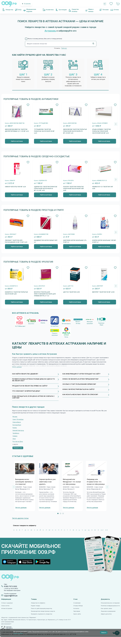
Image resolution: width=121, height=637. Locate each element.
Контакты (76, 608)
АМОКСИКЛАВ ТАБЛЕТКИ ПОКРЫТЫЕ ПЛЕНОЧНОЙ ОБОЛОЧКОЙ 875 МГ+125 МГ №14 (75, 131)
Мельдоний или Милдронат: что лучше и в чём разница (72, 481)
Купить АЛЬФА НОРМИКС (100, 123)
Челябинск (16, 433)
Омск (14, 438)
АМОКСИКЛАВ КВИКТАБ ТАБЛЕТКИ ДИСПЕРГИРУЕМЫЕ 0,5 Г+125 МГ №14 (17, 130)
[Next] (116, 124)
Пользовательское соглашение (110, 603)
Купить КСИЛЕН (97, 234)
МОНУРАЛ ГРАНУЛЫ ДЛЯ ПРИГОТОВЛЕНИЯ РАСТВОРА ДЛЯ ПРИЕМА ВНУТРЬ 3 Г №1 (45, 294)
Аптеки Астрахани (6, 608)
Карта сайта (77, 614)
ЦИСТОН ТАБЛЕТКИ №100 (71, 292)
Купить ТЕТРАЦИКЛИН (41, 123)
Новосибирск (17, 422)
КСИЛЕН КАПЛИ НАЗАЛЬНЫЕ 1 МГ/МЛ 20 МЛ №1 (104, 241)
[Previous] (14, 487)
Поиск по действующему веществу (41, 608)
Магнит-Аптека (78, 322)
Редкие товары (35, 605)
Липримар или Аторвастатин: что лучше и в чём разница (96, 481)
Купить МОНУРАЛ (39, 286)
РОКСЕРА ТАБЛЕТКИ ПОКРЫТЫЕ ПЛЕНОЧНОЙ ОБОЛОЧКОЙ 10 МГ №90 (73, 188)
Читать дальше (20, 507)
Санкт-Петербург (18, 419)
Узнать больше (18, 633)
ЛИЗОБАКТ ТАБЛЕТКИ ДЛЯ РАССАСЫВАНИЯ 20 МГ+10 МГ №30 (16, 241)
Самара (15, 436)
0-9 (106, 530)
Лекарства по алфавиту (38, 603)
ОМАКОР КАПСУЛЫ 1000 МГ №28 (15, 186)
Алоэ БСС (31, 323)
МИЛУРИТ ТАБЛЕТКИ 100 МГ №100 (103, 292)
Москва (15, 416)
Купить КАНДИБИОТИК (41, 234)
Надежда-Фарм (101, 324)
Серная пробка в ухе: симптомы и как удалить (47, 481)
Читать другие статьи (20, 518)
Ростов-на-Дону (18, 441)
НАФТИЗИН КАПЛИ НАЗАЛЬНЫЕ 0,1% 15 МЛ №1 (74, 241)
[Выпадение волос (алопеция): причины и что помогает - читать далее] (24, 468)
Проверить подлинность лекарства (41, 614)
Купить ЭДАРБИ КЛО (40, 180)
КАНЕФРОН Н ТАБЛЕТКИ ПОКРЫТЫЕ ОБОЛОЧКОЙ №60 (16, 293)
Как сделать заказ (106, 608)
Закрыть (103, 632)
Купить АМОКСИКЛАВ (70, 123)
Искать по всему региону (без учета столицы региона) (45, 38)
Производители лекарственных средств (43, 611)
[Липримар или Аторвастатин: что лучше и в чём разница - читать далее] (96, 468)
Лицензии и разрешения (108, 611)
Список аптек (5, 605)
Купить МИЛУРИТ (97, 286)
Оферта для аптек (106, 614)
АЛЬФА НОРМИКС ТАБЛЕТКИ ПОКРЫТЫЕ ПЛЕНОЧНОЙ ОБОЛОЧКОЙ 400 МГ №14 (101, 131)
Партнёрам (76, 611)
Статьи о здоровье (7, 603)
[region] (60, 74)
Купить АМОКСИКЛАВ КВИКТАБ (14, 123)
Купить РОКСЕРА (68, 180)
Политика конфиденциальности (110, 605)
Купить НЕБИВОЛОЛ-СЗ (99, 180)
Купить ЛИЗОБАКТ (10, 234)
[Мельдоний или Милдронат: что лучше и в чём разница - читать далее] (72, 468)
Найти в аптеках (17, 141)
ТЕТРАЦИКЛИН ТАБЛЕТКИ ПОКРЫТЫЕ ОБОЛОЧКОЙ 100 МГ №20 (44, 131)
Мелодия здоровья (90, 322)
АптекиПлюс (54, 326)
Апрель (43, 323)
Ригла (66, 337)
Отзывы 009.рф (78, 605)
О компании (76, 603)
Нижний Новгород (18, 430)
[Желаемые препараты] (111, 4)
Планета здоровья (55, 334)
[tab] (57, 513)
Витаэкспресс (66, 323)
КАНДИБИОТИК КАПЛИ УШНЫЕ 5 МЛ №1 (45, 241)
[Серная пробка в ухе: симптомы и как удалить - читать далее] (48, 468)
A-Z (102, 530)
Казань (15, 427)
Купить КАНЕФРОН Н (11, 286)
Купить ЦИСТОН (68, 286)
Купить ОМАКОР (10, 180)
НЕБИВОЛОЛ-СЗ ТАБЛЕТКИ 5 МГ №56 (102, 187)
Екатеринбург (17, 425)
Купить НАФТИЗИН (69, 234)
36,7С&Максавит (19, 326)
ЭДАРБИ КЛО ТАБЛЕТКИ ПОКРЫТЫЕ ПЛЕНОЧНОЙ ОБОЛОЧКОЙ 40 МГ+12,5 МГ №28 (45, 188)
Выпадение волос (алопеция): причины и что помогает (24, 481)
